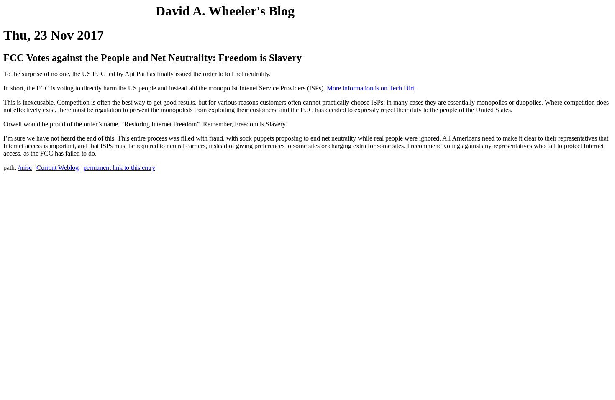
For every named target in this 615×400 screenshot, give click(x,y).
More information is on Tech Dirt (370, 88)
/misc (25, 167)
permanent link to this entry (119, 167)
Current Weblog (57, 167)
